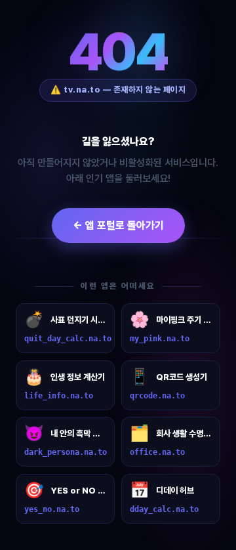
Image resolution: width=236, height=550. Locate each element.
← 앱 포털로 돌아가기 (118, 225)
